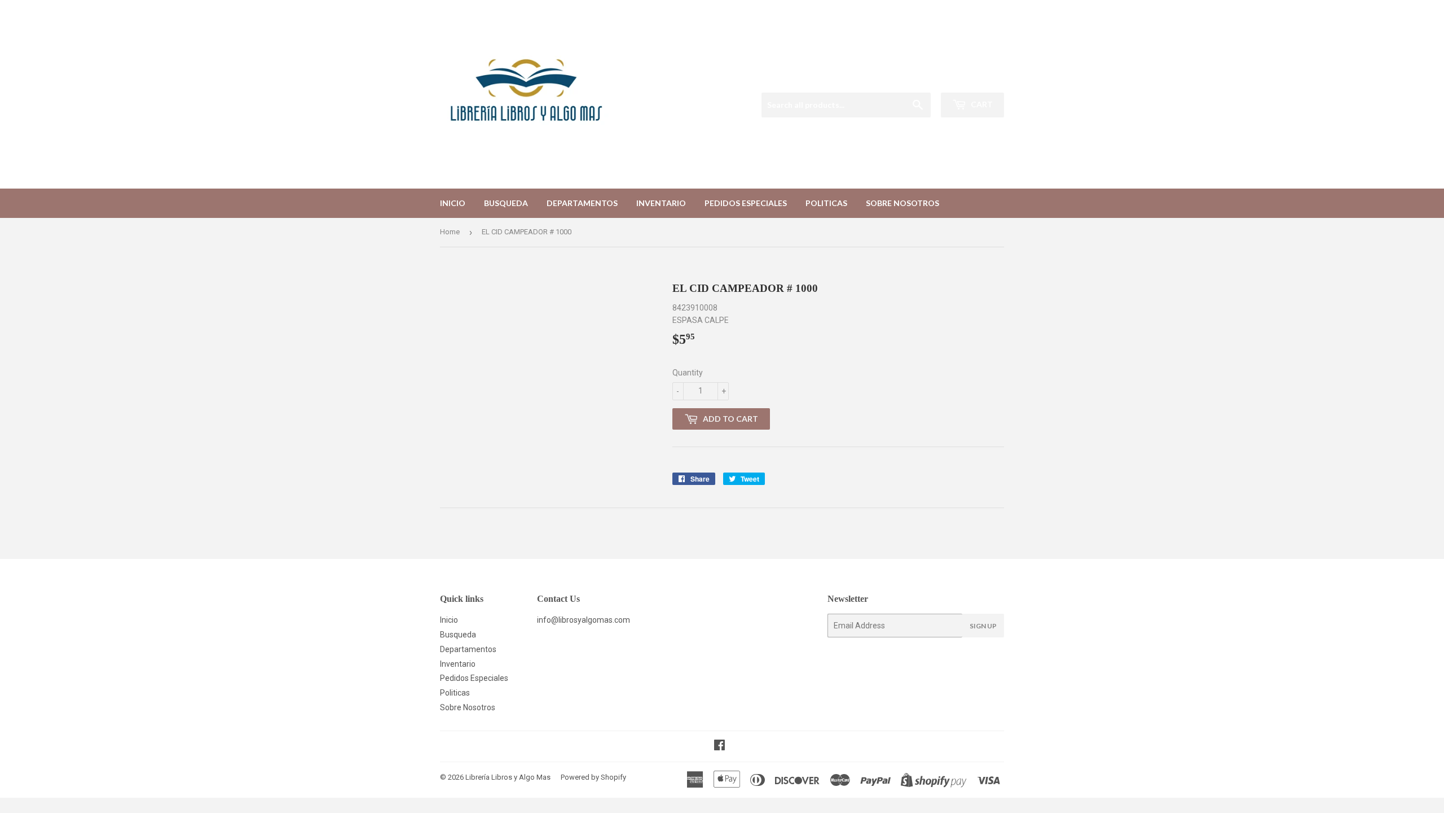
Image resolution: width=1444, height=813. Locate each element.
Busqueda (506, 203)
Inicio (452, 203)
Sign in (919, 78)
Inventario (661, 203)
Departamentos (582, 203)
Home (450, 232)
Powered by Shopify (593, 777)
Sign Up (983, 626)
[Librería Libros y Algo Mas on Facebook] (719, 746)
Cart (981, 104)
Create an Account (974, 78)
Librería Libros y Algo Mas (508, 777)
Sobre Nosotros (902, 203)
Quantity (687, 372)
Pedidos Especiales (746, 203)
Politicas (826, 203)
